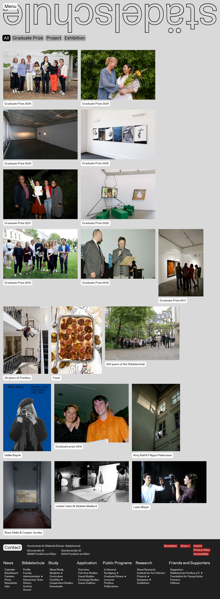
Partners (175, 580)
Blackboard (11, 573)
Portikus (109, 583)
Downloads (56, 586)
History (27, 583)
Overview (83, 569)
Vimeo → (185, 546)
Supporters (176, 569)
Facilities (55, 580)
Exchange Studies (88, 580)
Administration (32, 576)
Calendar (10, 569)
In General (110, 569)
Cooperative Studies (61, 583)
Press (8, 580)
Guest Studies (86, 576)
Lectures (109, 580)
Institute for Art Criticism (151, 573)
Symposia (143, 580)
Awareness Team (33, 580)
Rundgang (110, 573)
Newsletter (170, 546)
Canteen (9, 576)
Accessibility (201, 554)
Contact (13, 547)
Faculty (27, 573)
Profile (27, 569)
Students (55, 573)
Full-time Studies (88, 573)
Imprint (198, 546)
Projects (142, 576)
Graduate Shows (114, 576)
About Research (146, 569)
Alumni (27, 590)
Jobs (7, 586)
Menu (10, 6)
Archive (27, 586)
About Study (57, 569)
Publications (111, 586)
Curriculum (56, 576)
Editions (175, 583)
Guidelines (143, 583)
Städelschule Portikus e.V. (185, 573)
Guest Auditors (86, 583)
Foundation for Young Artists (186, 576)
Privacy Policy (202, 550)
